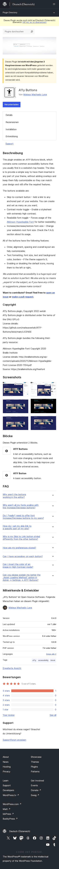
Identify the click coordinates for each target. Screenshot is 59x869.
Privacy (6, 771)
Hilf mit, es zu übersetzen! (34, 22)
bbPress (8, 814)
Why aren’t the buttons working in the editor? (14, 495)
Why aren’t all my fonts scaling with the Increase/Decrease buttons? (21, 506)
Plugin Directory (10, 12)
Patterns (35, 771)
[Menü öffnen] (54, 4)
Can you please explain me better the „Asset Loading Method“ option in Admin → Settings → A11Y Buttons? (21, 577)
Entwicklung (12, 136)
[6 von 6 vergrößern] (52, 419)
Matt (6, 809)
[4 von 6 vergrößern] (52, 402)
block (53, 660)
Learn (5, 780)
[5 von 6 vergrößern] (24, 419)
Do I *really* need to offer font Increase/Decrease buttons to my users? (23, 516)
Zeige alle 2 (51, 654)
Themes (35, 761)
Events (34, 785)
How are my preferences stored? (19, 547)
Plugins (34, 766)
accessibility (43, 660)
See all (53, 715)
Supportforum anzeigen (14, 739)
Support (9, 143)
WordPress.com (12, 804)
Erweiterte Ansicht (12, 668)
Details (9, 115)
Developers (8, 790)
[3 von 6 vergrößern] (24, 402)
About (6, 757)
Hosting (7, 766)
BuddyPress (10, 818)
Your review (9, 715)
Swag (35, 795)
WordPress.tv (11, 795)
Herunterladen (12, 104)
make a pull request (22, 296)
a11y (34, 660)
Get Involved (37, 780)
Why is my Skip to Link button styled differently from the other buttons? (21, 537)
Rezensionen (12, 122)
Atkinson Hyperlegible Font (20, 221)
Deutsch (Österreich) (19, 831)
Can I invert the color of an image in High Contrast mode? (18, 565)
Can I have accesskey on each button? (23, 556)
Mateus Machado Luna (35, 94)
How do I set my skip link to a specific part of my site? (17, 527)
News (6, 761)
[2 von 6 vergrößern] (52, 385)
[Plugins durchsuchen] (32, 31)
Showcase (36, 757)
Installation (11, 129)
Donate (36, 790)
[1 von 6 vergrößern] (24, 385)
